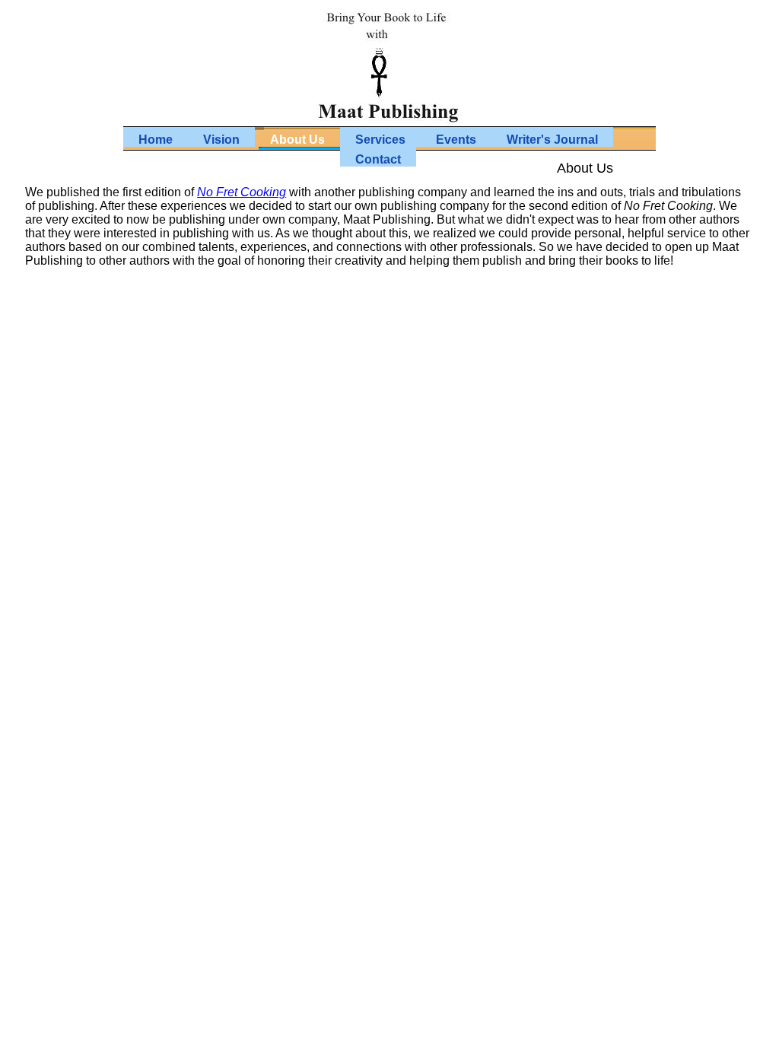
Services (380, 139)
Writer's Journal (552, 139)
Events (456, 139)
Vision (221, 139)
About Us (297, 139)
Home (155, 139)
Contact (378, 159)
